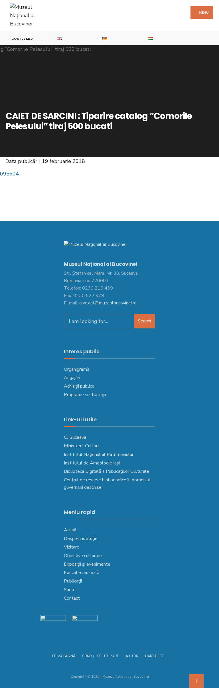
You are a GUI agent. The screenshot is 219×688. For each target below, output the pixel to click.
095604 (9, 173)
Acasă (70, 530)
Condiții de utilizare (100, 656)
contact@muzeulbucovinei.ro (108, 303)
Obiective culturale (83, 556)
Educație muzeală (82, 572)
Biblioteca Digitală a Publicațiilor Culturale (106, 471)
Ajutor (132, 656)
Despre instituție (81, 538)
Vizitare (71, 547)
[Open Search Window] (212, 38)
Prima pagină (63, 656)
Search (144, 321)
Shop (69, 590)
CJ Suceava (75, 437)
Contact (72, 598)
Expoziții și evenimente (87, 564)
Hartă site (154, 656)
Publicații (73, 581)
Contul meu (22, 38)
